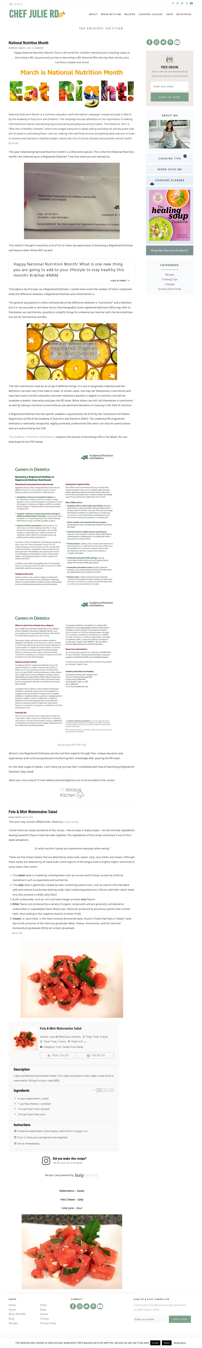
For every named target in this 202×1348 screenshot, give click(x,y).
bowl (85, 1131)
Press (43, 1305)
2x (105, 1090)
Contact (44, 1318)
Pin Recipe (98, 1055)
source (13, 143)
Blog (11, 1318)
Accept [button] (155, 1342)
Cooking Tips (170, 279)
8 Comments (38, 48)
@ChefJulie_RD (63, 1162)
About (93, 14)
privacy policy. (71, 821)
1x (99, 1090)
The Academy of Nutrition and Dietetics (32, 437)
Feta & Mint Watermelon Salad (33, 811)
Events (44, 1314)
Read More (180, 1342)
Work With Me (111, 14)
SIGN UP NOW (180, 1319)
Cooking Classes (151, 14)
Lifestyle (170, 284)
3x (111, 1090)
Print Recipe (60, 1055)
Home (12, 1305)
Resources (184, 14)
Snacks (18, 817)
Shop (169, 14)
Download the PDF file (72, 745)
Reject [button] (167, 1342)
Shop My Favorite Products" (170, 250)
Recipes (130, 14)
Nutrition (13, 48)
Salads (11, 817)
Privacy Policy (48, 1323)
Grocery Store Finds (169, 289)
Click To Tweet (118, 281)
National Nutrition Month (28, 42)
